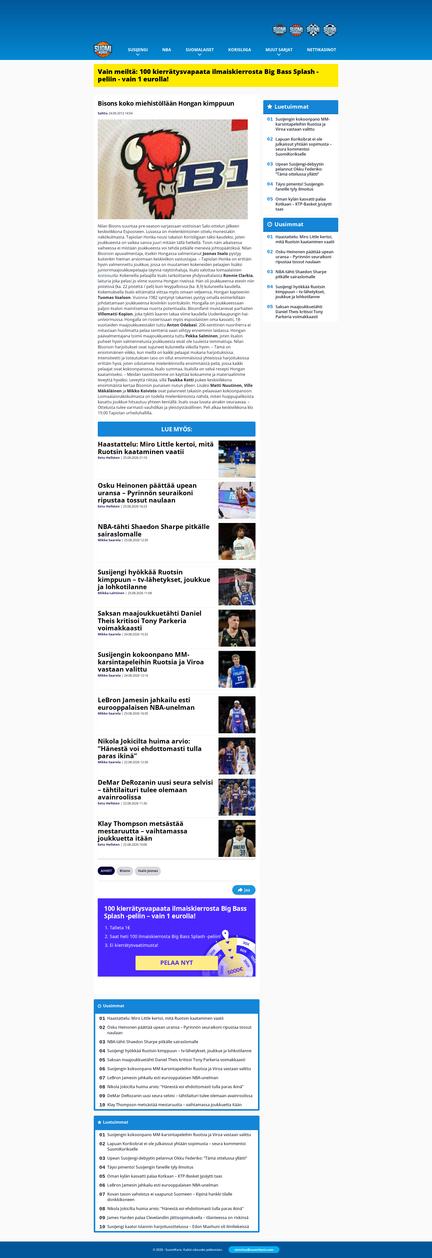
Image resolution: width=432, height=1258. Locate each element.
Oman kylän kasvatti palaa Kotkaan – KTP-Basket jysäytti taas (164, 1176)
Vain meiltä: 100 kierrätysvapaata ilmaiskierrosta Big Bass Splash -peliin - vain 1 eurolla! (208, 75)
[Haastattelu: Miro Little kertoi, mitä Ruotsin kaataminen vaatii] (236, 459)
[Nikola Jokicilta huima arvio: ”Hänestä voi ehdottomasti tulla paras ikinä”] (237, 756)
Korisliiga (239, 49)
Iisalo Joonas (148, 870)
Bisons (125, 870)
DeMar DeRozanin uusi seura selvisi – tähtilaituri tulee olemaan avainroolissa (155, 790)
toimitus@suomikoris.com (254, 1250)
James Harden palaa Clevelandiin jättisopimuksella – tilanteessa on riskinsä (177, 1217)
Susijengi (138, 49)
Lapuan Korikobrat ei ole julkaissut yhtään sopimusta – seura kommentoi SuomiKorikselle (176, 1146)
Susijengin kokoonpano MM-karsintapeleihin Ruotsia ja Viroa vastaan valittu (151, 662)
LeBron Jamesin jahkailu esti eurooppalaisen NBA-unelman (146, 703)
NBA (166, 49)
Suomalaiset (200, 49)
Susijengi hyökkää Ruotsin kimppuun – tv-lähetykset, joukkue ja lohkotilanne (154, 579)
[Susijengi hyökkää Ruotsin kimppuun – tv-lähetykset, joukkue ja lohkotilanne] (236, 586)
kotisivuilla (108, 275)
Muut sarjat (279, 49)
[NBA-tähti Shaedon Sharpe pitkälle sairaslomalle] (236, 541)
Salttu (103, 113)
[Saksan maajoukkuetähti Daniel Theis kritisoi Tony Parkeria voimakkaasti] (237, 628)
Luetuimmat (115, 1122)
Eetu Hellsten (109, 457)
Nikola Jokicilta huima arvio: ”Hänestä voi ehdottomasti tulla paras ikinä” (150, 748)
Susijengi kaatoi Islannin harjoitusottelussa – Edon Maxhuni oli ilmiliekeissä (178, 1226)
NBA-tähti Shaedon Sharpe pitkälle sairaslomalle (154, 530)
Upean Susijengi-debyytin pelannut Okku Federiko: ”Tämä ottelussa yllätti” (177, 1158)
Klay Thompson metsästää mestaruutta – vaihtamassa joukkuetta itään (143, 831)
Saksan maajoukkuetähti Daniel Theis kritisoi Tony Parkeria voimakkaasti (150, 621)
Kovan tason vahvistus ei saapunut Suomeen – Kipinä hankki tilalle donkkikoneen (169, 1196)
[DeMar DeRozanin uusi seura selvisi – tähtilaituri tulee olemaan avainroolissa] (236, 797)
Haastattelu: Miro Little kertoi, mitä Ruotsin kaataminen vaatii (156, 448)
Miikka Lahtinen (111, 593)
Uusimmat (113, 1005)
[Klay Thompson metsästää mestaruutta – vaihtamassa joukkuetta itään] (236, 838)
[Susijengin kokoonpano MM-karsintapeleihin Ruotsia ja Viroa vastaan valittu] (236, 669)
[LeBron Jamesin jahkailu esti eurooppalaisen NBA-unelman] (236, 714)
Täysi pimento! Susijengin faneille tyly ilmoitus (150, 1167)
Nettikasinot (321, 49)
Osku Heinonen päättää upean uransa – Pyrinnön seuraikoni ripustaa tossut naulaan (147, 493)
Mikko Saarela (109, 540)
